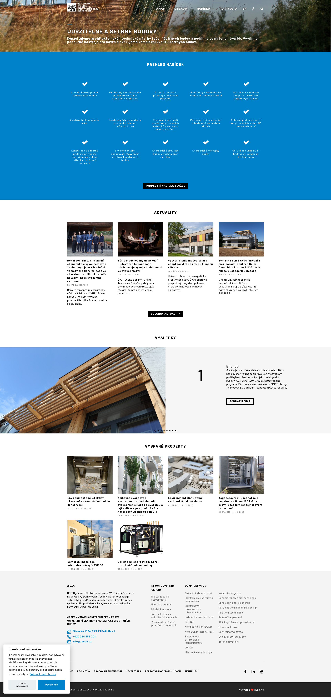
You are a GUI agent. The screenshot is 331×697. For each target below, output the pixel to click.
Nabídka (204, 8)
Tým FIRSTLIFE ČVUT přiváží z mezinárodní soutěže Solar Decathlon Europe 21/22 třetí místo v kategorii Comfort (239, 265)
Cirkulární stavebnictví (198, 593)
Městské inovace (161, 609)
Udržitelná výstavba (231, 632)
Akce (70, 671)
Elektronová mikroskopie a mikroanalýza (193, 609)
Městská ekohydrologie (198, 652)
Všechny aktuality (165, 313)
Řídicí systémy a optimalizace (237, 622)
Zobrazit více (240, 401)
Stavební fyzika (228, 627)
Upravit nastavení (22, 684)
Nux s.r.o (259, 689)
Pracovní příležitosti (108, 671)
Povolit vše (51, 684)
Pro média (83, 671)
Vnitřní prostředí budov (232, 637)
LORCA (189, 647)
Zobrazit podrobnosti (43, 674)
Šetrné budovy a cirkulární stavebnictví (164, 616)
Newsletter (133, 671)
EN (245, 8)
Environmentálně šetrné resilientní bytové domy (185, 500)
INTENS (189, 622)
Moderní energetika (230, 593)
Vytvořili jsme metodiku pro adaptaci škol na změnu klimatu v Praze (190, 264)
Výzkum (181, 8)
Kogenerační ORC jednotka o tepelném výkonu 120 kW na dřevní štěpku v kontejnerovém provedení (240, 503)
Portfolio (228, 8)
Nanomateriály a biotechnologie (238, 598)
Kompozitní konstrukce (199, 626)
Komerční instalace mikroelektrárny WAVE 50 (85, 563)
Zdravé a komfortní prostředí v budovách (164, 624)
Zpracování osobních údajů (163, 671)
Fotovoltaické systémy (199, 617)
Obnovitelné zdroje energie (234, 602)
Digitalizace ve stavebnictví (160, 598)
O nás (161, 8)
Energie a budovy (161, 604)
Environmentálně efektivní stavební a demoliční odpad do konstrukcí (88, 501)
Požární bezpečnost (230, 617)
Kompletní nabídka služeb (165, 185)
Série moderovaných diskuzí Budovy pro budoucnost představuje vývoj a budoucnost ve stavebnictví (140, 265)
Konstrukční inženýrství (199, 631)
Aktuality (191, 671)
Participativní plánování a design (238, 607)
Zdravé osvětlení (229, 641)
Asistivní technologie (231, 612)
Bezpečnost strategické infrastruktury (193, 639)
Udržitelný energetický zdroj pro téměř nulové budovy (138, 563)
